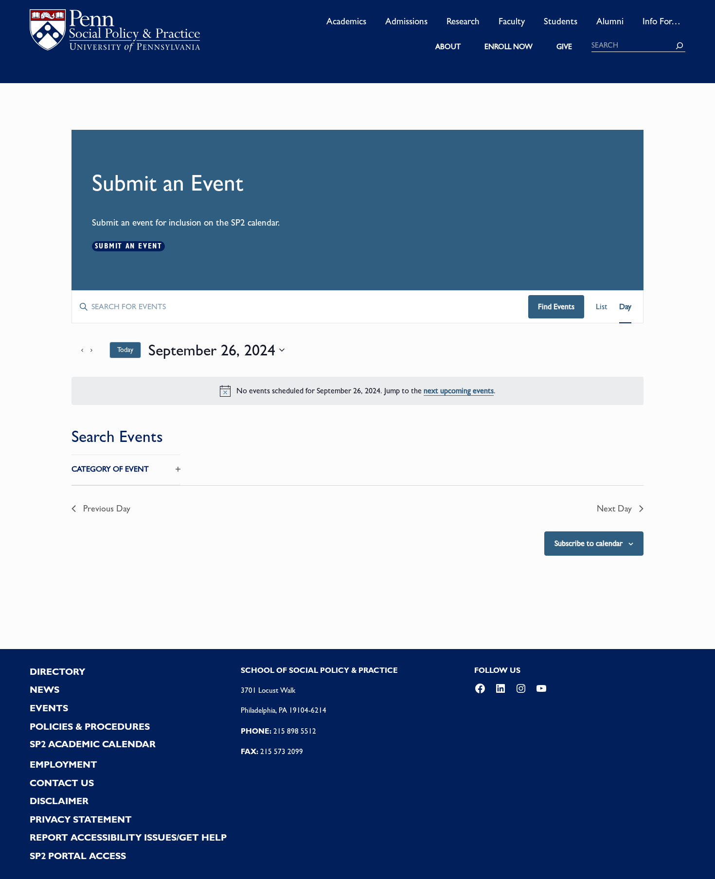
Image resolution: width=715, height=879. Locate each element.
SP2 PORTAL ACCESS (78, 855)
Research (463, 21)
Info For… (661, 21)
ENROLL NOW (508, 46)
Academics (346, 21)
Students (560, 21)
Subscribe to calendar (588, 543)
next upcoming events (459, 390)
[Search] (679, 46)
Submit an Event (128, 246)
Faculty (512, 21)
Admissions (406, 21)
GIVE (564, 46)
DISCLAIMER (59, 801)
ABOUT (448, 46)
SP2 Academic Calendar (93, 744)
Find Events (556, 306)
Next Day (614, 508)
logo (115, 33)
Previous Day (106, 508)
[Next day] (96, 350)
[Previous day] (77, 350)
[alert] (358, 391)
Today (125, 349)
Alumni (610, 21)
